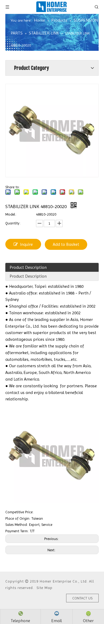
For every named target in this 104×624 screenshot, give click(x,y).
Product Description (28, 267)
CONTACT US (82, 598)
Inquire (26, 244)
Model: (10, 214)
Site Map (45, 587)
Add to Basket (66, 244)
